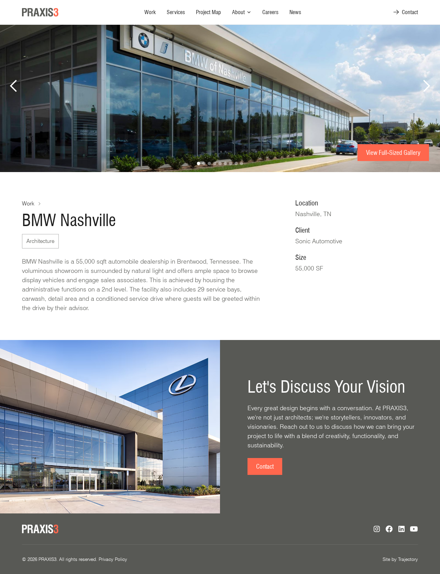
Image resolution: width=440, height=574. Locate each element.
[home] (40, 12)
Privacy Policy (113, 559)
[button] (242, 12)
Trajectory (408, 559)
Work (150, 12)
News (295, 12)
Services (176, 12)
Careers (270, 12)
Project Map (208, 12)
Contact (265, 466)
